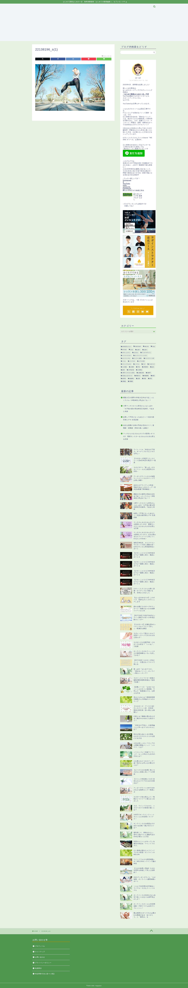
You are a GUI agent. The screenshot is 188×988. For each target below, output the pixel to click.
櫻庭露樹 (146, 375)
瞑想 (153, 375)
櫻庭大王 (138, 375)
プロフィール (49, 6)
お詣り (145, 349)
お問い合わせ (40, 957)
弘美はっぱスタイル (127, 375)
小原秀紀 (140, 369)
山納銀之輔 (141, 372)
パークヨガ (132, 361)
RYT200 (124, 349)
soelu (131, 349)
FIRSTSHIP (138, 346)
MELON (147, 346)
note (125, 185)
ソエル (124, 361)
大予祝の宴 (131, 369)
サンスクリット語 (149, 358)
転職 (145, 378)
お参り (138, 349)
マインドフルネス (126, 364)
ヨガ (144, 364)
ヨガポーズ (151, 364)
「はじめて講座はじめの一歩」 (134, 94)
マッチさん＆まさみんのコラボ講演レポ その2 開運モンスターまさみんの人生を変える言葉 (139, 436)
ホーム (37, 6)
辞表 (151, 378)
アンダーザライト (146, 352)
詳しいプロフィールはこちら (133, 190)
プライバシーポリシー (81, 6)
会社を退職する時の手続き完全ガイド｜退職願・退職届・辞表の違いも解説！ (138, 426)
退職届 (124, 381)
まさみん (136, 352)
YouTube (126, 183)
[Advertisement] (94, 25)
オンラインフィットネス (141, 355)
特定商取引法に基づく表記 (45, 974)
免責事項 (98, 6)
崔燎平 (149, 372)
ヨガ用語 (124, 367)
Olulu (153, 346)
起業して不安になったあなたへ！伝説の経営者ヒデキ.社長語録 (138, 418)
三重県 (132, 367)
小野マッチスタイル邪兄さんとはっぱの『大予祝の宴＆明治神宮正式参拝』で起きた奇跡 (138, 408)
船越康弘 (131, 378)
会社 (153, 367)
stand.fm (126, 187)
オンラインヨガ (126, 358)
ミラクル (137, 364)
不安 (139, 367)
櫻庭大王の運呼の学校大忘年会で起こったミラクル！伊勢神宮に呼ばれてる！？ (138, 399)
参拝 (123, 369)
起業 (139, 378)
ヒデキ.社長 (141, 361)
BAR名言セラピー (126, 346)
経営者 (124, 378)
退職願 (131, 381)
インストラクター (126, 355)
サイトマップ (63, 6)
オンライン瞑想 (137, 358)
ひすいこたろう (126, 352)
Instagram (127, 180)
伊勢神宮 (146, 367)
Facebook (127, 188)
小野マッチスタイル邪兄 (128, 372)
